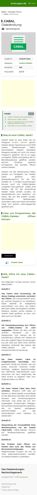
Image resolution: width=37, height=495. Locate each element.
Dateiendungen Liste (8, 484)
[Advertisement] (18, 93)
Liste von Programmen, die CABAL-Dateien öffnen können (21, 122)
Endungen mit (14, 12)
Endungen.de (18, 3)
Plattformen (5, 487)
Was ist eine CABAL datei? (17, 119)
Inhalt (7, 114)
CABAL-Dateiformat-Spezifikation (20, 117)
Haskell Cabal (17, 262)
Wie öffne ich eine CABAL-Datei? (20, 126)
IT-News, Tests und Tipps (9, 490)
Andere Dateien (25, 63)
